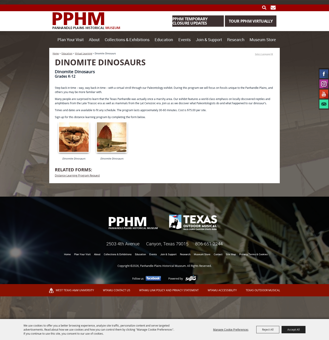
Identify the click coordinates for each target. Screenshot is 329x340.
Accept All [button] (293, 329)
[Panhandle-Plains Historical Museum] (86, 20)
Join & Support (209, 39)
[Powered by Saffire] (191, 278)
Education (164, 39)
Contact (218, 254)
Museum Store (263, 39)
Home (56, 53)
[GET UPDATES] (273, 7)
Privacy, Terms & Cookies (253, 254)
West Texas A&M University (75, 290)
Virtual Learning (83, 53)
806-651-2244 (209, 244)
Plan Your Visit (71, 39)
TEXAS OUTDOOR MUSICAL (263, 290)
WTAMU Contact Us (116, 290)
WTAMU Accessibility (222, 290)
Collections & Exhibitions (127, 39)
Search (264, 7)
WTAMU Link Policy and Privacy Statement (169, 290)
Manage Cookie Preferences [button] (230, 329)
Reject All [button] (267, 329)
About (94, 39)
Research (235, 39)
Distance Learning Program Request (77, 175)
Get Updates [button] (273, 7)
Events (184, 39)
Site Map (231, 254)
